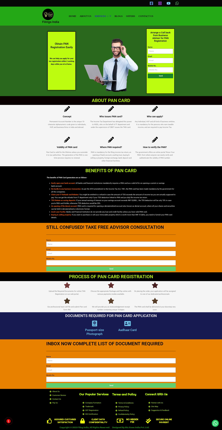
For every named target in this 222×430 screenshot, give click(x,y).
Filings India (50, 22)
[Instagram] (160, 3)
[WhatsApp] (177, 3)
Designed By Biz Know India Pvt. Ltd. (130, 427)
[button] (107, 16)
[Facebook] (151, 3)
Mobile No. (152, 66)
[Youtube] (168, 3)
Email (150, 56)
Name (150, 47)
